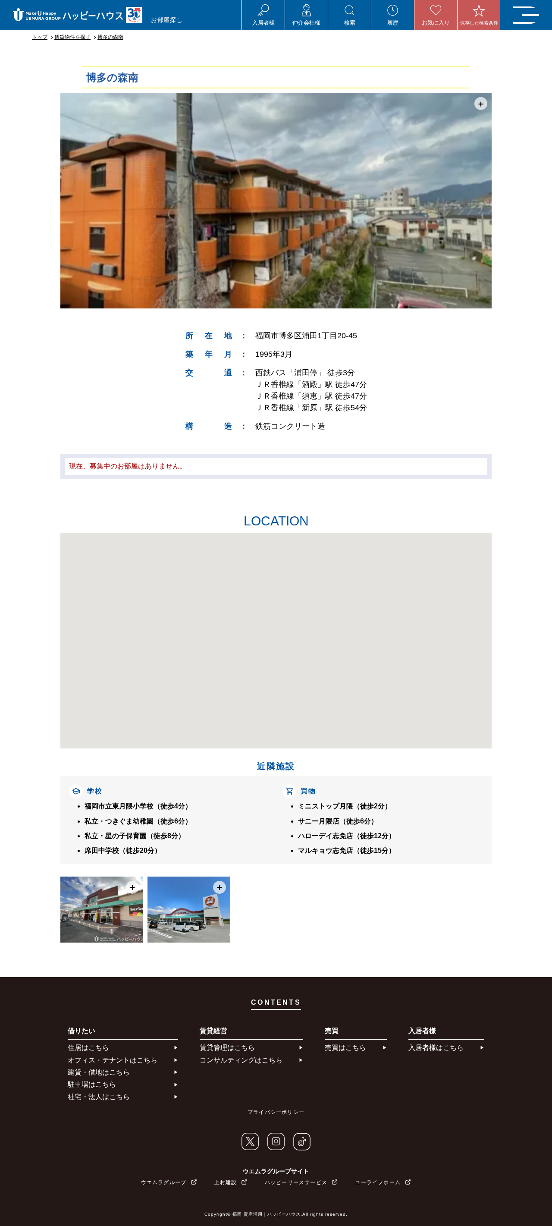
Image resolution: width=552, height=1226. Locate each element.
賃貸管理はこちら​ (227, 1047)
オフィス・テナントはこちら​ (112, 1060)
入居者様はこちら (436, 1047)
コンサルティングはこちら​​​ (241, 1060)
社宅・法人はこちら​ (99, 1096)
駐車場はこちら (92, 1084)
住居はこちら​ (88, 1047)
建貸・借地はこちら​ (99, 1072)
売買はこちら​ (345, 1047)
